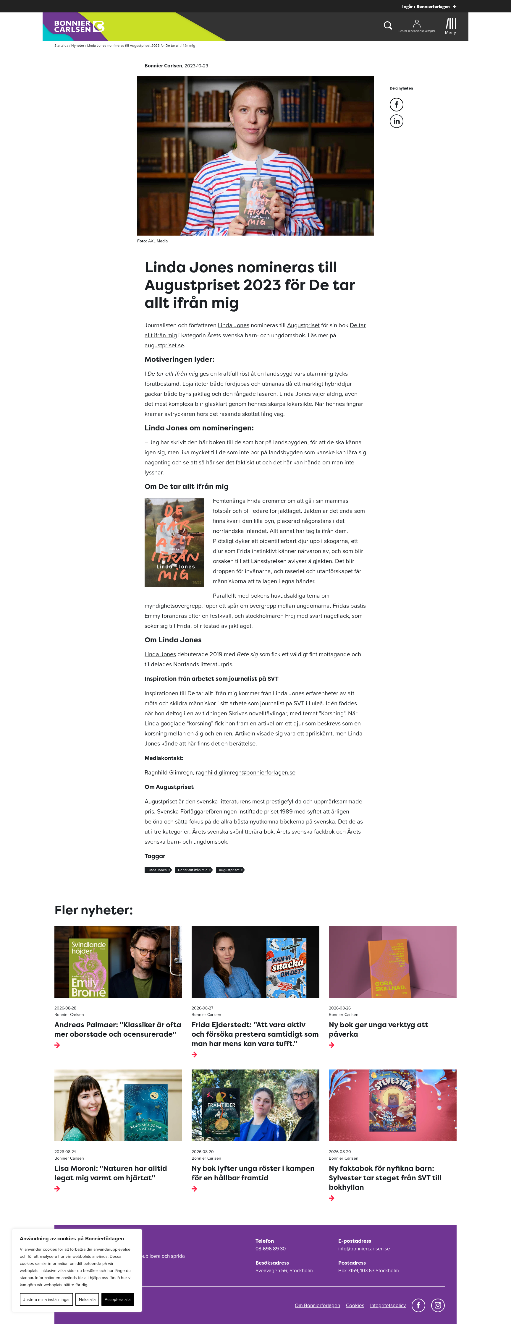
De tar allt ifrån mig (193, 870)
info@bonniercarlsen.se (364, 1248)
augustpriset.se (164, 345)
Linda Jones (233, 325)
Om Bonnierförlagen (317, 1305)
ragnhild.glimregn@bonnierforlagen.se (245, 772)
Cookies (355, 1305)
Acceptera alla (117, 1299)
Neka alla (87, 1299)
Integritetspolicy (388, 1305)
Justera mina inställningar (46, 1299)
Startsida (61, 45)
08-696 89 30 (271, 1248)
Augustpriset (303, 325)
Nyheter (77, 45)
